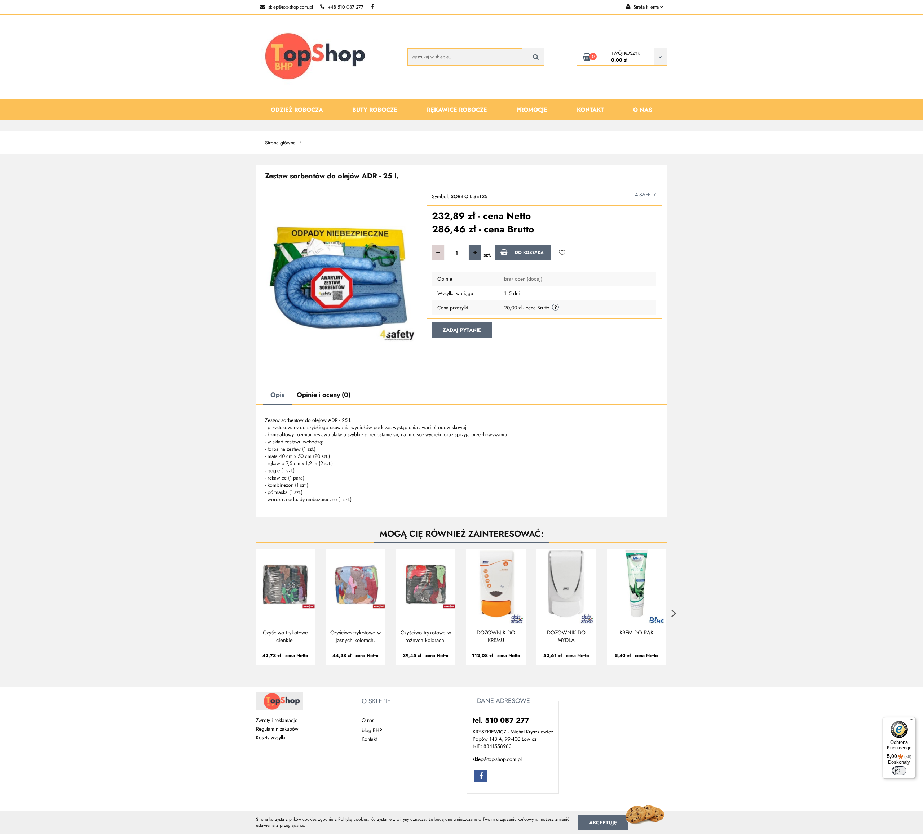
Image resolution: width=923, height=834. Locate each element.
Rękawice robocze (457, 110)
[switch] (899, 770)
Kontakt (590, 110)
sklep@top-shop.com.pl (290, 7)
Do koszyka (529, 252)
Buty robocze (374, 110)
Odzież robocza (297, 110)
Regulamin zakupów (277, 728)
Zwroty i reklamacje (276, 720)
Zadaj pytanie (462, 330)
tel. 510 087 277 (501, 720)
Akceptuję (603, 822)
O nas (642, 110)
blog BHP (372, 730)
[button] (376, 701)
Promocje (531, 110)
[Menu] (911, 721)
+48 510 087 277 (345, 7)
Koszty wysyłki (271, 737)
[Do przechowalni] (562, 252)
